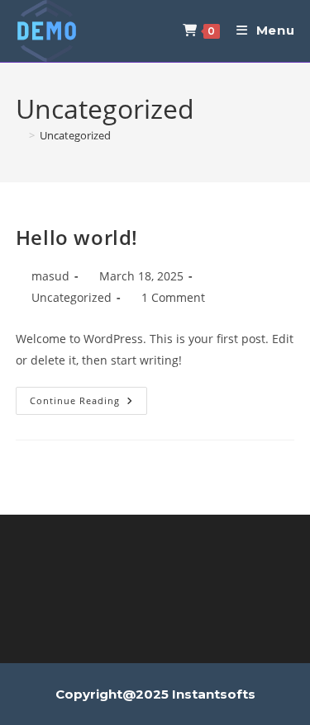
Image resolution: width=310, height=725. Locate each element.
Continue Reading (88, 404)
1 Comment (173, 297)
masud (50, 276)
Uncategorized (75, 135)
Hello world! (77, 237)
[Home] (20, 135)
